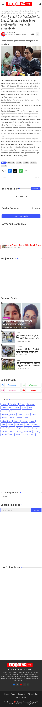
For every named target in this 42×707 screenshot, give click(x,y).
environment (27, 411)
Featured (11, 162)
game (27, 414)
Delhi (30, 407)
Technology (27, 431)
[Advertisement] (21, 463)
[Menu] (3, 4)
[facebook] (14, 684)
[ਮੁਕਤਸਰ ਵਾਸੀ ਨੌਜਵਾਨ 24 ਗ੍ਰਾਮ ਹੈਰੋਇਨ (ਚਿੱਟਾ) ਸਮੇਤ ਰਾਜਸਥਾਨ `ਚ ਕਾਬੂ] (8, 337)
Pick (31, 704)
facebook (12, 385)
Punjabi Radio (21, 697)
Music (4, 424)
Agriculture (13, 404)
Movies (24, 421)
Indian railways (6, 421)
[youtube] (21, 684)
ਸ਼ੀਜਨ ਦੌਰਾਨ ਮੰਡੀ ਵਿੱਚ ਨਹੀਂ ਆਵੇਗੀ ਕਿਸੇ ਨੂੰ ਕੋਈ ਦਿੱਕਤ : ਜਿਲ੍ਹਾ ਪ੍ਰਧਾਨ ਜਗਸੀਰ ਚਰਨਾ (27, 350)
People (26, 162)
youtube (33, 390)
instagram (12, 390)
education (5, 411)
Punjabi (19, 428)
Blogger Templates (23, 702)
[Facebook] (10, 171)
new (27, 424)
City (10, 407)
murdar (32, 421)
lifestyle (16, 421)
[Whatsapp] (21, 171)
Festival (12, 414)
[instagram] (24, 684)
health (19, 162)
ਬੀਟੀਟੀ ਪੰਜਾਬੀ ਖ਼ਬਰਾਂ (28, 434)
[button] (40, 4)
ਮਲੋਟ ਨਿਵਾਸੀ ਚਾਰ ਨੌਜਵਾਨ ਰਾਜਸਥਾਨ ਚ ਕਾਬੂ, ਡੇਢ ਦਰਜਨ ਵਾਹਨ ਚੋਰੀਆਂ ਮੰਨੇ (28, 364)
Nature (10, 424)
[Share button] (26, 171)
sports (12, 431)
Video (11, 434)
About (13, 694)
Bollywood (30, 404)
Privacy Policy (33, 694)
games (34, 414)
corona (17, 407)
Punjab (11, 428)
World (8, 11)
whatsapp (33, 385)
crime (24, 407)
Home (3, 11)
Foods (20, 414)
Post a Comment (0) (21, 216)
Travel (36, 431)
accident (4, 404)
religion (36, 428)
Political (33, 162)
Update (4, 434)
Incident (19, 418)
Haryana (4, 418)
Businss (4, 407)
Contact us (21, 694)
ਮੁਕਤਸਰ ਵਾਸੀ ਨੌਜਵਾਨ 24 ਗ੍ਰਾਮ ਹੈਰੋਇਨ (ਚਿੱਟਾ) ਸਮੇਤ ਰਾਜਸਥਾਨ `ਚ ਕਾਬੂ (27, 337)
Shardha (4, 431)
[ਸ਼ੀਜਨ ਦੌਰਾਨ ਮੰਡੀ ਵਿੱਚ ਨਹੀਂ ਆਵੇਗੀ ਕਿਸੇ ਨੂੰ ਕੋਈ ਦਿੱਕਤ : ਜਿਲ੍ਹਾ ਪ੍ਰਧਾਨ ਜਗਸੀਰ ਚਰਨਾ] (8, 351)
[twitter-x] (17, 684)
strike (19, 431)
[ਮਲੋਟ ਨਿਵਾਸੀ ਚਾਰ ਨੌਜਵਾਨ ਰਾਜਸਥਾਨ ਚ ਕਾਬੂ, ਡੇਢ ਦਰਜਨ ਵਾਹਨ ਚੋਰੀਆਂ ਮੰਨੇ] (8, 364)
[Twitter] (15, 171)
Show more (35, 189)
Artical (22, 404)
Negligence (19, 424)
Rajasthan (27, 428)
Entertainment (15, 411)
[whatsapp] (28, 684)
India (26, 418)
